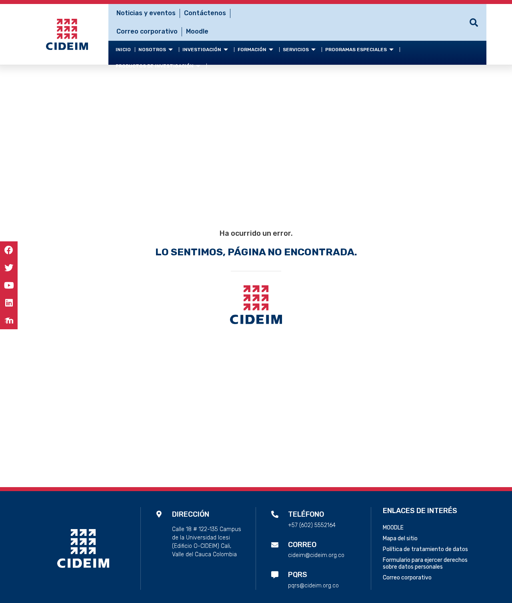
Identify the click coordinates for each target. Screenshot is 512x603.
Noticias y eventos (146, 13)
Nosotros (152, 49)
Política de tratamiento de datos (425, 549)
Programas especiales (356, 49)
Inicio (123, 49)
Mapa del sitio (400, 538)
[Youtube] (9, 285)
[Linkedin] (9, 303)
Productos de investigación (155, 66)
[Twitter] (9, 268)
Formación (252, 49)
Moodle (197, 31)
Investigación (201, 49)
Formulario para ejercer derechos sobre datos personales (425, 563)
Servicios (296, 49)
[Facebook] (9, 250)
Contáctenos (205, 13)
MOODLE (393, 527)
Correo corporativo (147, 31)
